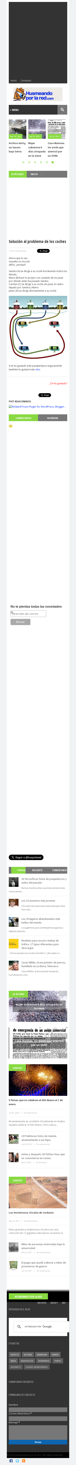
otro (37, 369)
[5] (47, 162)
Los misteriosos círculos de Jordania (31, 1212)
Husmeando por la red (28, 1296)
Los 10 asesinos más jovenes (38, 900)
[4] (41, 162)
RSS (23, 1460)
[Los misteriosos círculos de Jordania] (38, 1192)
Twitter (17, 1460)
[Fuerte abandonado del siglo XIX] (57, 129)
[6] (53, 162)
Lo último (18, 994)
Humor (55, 1354)
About (54, 1302)
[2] (29, 162)
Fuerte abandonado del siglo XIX (56, 147)
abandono (42, 1354)
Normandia (43, 1360)
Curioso (17, 1068)
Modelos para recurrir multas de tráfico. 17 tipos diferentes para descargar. (40, 944)
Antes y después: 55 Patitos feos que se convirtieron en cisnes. (43, 1156)
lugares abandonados (37, 1367)
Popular (20, 873)
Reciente (37, 870)
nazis (13, 1360)
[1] (23, 162)
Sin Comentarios (18, 251)
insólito (15, 1354)
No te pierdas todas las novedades (36, 606)
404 (63, 1302)
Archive (41, 1302)
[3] (35, 162)
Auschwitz (16, 1367)
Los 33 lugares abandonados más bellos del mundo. (40, 920)
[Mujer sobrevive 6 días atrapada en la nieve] (18, 129)
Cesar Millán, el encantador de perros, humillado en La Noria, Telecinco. (43, 964)
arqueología (27, 1360)
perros (57, 1360)
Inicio (14, 80)
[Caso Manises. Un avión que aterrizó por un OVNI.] (38, 129)
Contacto (26, 80)
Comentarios (23, 418)
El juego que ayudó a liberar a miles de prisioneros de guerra (43, 1264)
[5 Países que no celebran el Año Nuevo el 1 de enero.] (38, 1080)
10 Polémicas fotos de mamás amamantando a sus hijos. (39, 1138)
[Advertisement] (38, 40)
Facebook (52, 418)
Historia (28, 1354)
